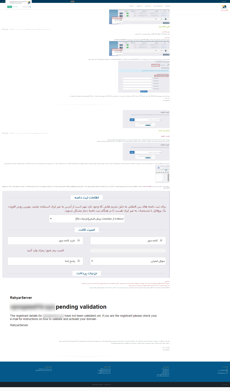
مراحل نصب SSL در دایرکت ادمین (222, 16)
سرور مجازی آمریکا (165, 369)
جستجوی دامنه (166, 100)
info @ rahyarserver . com (223, 373)
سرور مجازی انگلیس (165, 373)
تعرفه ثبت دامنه (166, 347)
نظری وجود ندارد (46, 29)
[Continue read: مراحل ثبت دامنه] (146, 127)
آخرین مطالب (224, 10)
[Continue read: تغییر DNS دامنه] (139, 24)
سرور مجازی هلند (166, 370)
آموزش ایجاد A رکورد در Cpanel (222, 13)
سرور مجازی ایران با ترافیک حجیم (163, 376)
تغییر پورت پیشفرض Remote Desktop (192, 13)
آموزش (21, 29)
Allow (9, 6)
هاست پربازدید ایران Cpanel (105, 369)
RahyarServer (11, 29)
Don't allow (15, 6)
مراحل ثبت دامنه (164, 131)
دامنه (18, 29)
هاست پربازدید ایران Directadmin (104, 370)
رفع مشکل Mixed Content (180, 13)
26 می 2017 (5, 29)
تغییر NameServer (30, 29)
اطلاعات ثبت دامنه (32, 133)
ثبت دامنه (25, 29)
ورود (72, 1)
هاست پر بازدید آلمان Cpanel (105, 371)
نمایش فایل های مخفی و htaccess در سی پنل (207, 13)
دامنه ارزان (25, 133)
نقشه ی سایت (224, 384)
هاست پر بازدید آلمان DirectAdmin (104, 373)
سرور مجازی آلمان (165, 371)
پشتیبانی (223, 1)
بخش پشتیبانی (120, 343)
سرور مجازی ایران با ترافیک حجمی (163, 374)
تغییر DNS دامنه (164, 27)
